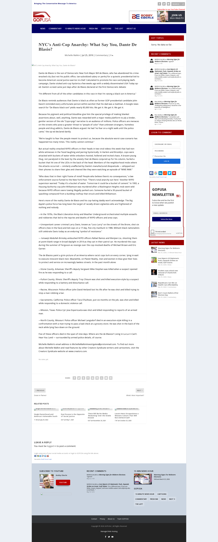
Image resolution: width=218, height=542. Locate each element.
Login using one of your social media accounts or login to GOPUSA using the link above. (66, 453)
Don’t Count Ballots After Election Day (168, 294)
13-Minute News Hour (75, 28)
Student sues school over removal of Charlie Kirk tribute (168, 273)
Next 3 (172, 499)
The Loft (119, 28)
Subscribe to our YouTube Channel (171, 9)
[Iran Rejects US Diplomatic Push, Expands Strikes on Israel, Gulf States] (154, 260)
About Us (131, 28)
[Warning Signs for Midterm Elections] (154, 250)
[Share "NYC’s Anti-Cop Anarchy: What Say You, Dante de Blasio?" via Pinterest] (88, 378)
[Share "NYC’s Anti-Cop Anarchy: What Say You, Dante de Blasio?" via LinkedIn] (92, 378)
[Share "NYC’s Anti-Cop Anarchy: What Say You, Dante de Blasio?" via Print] (110, 378)
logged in (51, 446)
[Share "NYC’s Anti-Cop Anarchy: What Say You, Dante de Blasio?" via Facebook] (74, 378)
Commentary (55, 28)
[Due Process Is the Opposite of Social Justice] (73, 409)
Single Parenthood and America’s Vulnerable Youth (45, 415)
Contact (94, 519)
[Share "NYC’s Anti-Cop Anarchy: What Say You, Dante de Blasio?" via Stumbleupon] (101, 378)
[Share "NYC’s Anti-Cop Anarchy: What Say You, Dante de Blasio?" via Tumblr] (83, 378)
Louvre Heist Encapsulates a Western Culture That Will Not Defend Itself (127, 415)
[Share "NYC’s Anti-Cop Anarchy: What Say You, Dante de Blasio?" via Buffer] (97, 378)
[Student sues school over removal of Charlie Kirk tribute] (154, 272)
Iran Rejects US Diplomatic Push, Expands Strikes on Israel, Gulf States (168, 71)
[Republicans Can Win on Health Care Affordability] (154, 284)
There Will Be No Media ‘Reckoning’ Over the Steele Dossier (99, 415)
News (42, 28)
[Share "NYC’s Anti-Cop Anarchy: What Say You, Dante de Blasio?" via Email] (106, 378)
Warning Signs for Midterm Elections (167, 60)
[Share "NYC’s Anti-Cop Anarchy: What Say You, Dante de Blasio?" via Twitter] (79, 378)
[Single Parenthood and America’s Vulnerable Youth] (46, 409)
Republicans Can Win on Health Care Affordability (168, 284)
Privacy (102, 519)
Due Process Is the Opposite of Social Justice (73, 415)
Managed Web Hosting (109, 531)
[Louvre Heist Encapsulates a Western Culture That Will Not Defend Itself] (127, 409)
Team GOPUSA (123, 519)
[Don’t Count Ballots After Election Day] (154, 294)
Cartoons (106, 28)
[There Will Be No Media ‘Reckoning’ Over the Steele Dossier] (100, 409)
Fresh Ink (93, 28)
